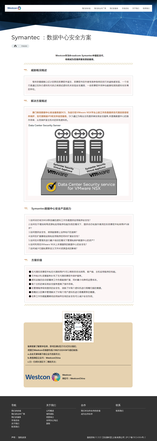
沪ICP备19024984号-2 (136, 437)
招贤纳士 (50, 417)
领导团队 (50, 414)
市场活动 (24, 46)
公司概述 (50, 411)
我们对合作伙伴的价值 (90, 411)
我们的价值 (16, 411)
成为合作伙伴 (87, 414)
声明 (13, 437)
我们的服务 (16, 417)
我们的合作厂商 (18, 414)
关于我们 (15, 423)
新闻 (48, 423)
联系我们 (15, 427)
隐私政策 (22, 437)
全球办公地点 (52, 420)
